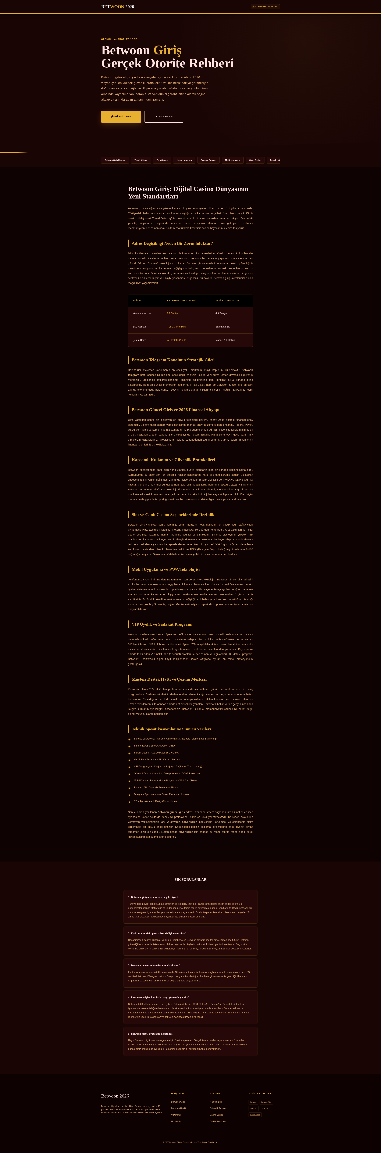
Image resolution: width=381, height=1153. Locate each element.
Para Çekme (162, 160)
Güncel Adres (255, 1115)
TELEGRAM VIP (163, 116)
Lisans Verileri (216, 1115)
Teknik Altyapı (141, 160)
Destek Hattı (275, 160)
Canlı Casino (255, 160)
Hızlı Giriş (176, 1121)
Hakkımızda (216, 1101)
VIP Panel (176, 1115)
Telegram (253, 1108)
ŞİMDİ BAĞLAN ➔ (121, 116)
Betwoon (115, 1096)
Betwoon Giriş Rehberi (115, 160)
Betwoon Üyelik (178, 1108)
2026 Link (265, 1108)
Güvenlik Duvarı (218, 1108)
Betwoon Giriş (178, 1101)
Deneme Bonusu (208, 160)
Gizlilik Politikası (218, 1121)
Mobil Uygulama (232, 160)
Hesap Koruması (184, 160)
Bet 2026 (117, 6)
